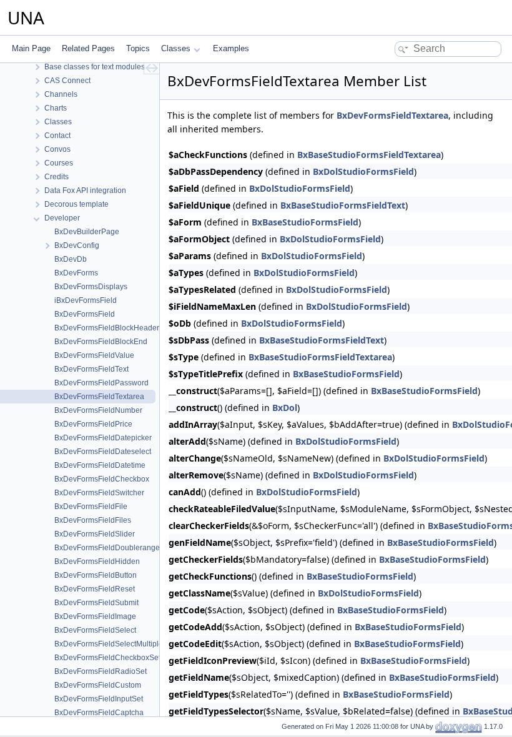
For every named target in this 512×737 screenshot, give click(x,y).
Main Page (31, 48)
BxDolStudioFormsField (363, 171)
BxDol (284, 407)
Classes (175, 48)
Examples (231, 48)
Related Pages (88, 48)
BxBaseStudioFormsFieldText (342, 205)
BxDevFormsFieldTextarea (392, 115)
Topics (138, 48)
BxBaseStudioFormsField (305, 222)
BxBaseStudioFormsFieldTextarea (369, 155)
